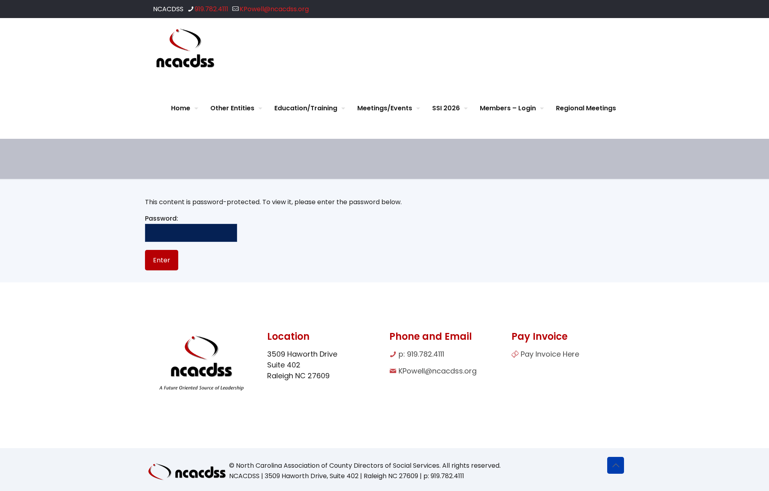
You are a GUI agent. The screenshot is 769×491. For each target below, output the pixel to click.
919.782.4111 (211, 9)
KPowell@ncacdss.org (274, 9)
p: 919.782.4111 (421, 354)
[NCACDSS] (185, 48)
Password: (161, 218)
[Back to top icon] (615, 465)
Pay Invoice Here (550, 354)
